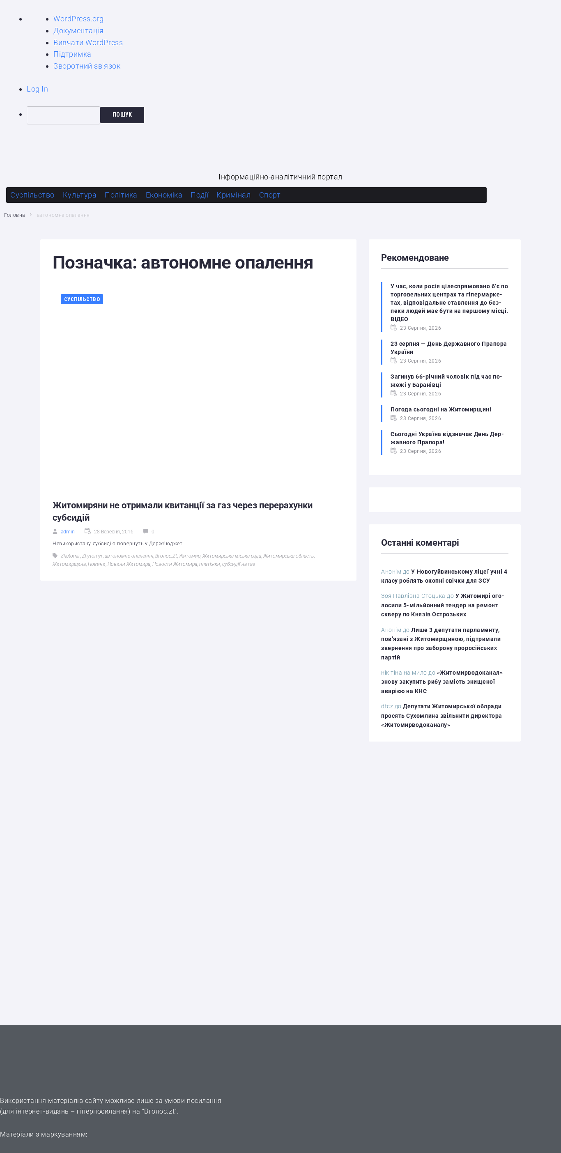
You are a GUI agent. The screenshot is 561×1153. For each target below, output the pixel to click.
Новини (97, 564)
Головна (14, 215)
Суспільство (82, 299)
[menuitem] (294, 115)
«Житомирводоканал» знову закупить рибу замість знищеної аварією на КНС (442, 681)
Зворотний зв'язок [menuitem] (86, 66)
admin (68, 532)
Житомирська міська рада (231, 556)
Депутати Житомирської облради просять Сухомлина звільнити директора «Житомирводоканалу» (441, 715)
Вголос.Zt (166, 556)
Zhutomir (70, 556)
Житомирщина (69, 564)
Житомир (189, 556)
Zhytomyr (92, 556)
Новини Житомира (129, 564)
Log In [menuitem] (37, 89)
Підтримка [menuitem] (72, 54)
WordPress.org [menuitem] (78, 18)
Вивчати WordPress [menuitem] (88, 42)
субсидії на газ (238, 564)
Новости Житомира (174, 564)
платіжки (209, 564)
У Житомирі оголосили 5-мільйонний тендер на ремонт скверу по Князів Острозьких (442, 605)
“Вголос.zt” (159, 1111)
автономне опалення (129, 556)
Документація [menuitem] (78, 30)
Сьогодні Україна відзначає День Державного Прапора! (447, 438)
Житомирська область (288, 556)
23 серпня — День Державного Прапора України (449, 347)
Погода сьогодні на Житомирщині (441, 409)
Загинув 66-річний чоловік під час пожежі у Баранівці (446, 380)
